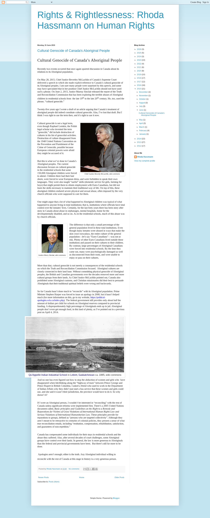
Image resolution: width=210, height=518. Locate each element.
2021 (139, 67)
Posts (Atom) (54, 482)
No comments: (74, 469)
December (143, 92)
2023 (139, 60)
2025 (139, 53)
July (141, 106)
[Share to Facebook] (93, 469)
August (142, 103)
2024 (139, 56)
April (141, 123)
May (141, 120)
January (142, 134)
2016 (139, 85)
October (142, 99)
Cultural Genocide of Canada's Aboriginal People (73, 51)
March (142, 127)
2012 (139, 146)
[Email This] (84, 469)
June (141, 110)
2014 (139, 139)
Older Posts (119, 477)
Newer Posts (43, 477)
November (143, 95)
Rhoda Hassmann (54, 469)
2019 (139, 74)
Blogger (116, 498)
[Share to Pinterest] (96, 469)
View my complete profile (144, 161)
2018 (139, 78)
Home (81, 477)
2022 (139, 64)
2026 (139, 49)
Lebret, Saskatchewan (82, 375)
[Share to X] (90, 469)
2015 (139, 89)
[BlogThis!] (87, 469)
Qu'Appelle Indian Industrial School (48, 375)
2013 (139, 142)
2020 (139, 71)
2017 (139, 82)
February (143, 131)
